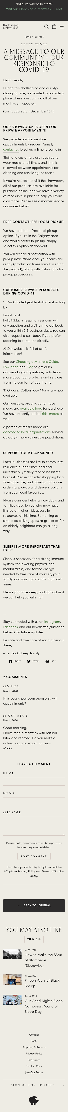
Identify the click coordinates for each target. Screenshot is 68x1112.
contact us (11, 149)
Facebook (10, 627)
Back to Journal (36, 905)
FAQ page (11, 367)
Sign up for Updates (33, 1085)
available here (31, 409)
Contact (34, 1035)
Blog (29, 367)
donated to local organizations (27, 432)
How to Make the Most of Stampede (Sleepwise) (43, 960)
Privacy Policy (27, 871)
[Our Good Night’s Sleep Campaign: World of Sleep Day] (12, 1000)
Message (12, 812)
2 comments (27, 44)
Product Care (34, 1066)
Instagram (52, 622)
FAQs (34, 1041)
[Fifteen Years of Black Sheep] (12, 979)
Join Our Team (34, 1072)
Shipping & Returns (34, 1047)
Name (8, 773)
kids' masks (50, 414)
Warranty (34, 1060)
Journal (38, 37)
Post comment (34, 856)
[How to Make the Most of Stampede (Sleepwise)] (12, 954)
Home (27, 37)
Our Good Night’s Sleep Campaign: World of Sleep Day (44, 1006)
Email (9, 793)
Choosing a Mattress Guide (37, 362)
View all (34, 939)
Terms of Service (53, 871)
